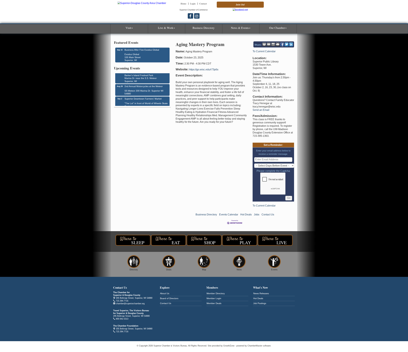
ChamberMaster (255, 346)
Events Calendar (228, 214)
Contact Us (268, 214)
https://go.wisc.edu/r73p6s (203, 69)
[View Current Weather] (278, 44)
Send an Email (261, 110)
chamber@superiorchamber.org (130, 303)
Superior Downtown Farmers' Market (143, 97)
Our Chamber (277, 28)
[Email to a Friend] (269, 44)
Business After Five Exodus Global (141, 50)
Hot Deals (246, 214)
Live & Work (165, 28)
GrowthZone (228, 346)
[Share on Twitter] (286, 44)
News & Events (240, 28)
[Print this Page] (264, 44)
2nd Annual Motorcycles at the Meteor (143, 84)
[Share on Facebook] (282, 44)
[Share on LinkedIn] (291, 44)
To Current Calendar (264, 51)
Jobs (256, 214)
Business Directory (204, 28)
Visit (128, 28)
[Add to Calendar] (273, 44)
